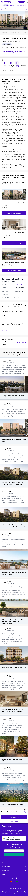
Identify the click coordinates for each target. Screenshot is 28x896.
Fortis (3, 315)
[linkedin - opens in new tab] (13, 877)
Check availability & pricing (14, 213)
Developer (5, 311)
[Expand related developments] (25, 810)
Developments (4, 32)
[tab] (5, 311)
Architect (11, 311)
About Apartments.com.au (10, 885)
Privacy (20, 885)
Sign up (21, 2)
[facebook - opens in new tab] (10, 877)
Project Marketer (18, 311)
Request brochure (14, 817)
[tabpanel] (14, 324)
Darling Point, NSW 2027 (15, 32)
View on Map (22, 342)
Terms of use (8, 888)
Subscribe (14, 855)
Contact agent (14, 821)
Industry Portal (17, 888)
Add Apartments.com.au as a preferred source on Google (13, 838)
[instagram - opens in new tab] (17, 877)
